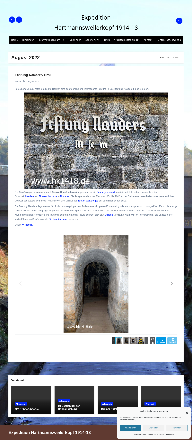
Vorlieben (177, 427)
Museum (108, 214)
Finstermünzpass (48, 196)
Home (14, 39)
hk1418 (18, 81)
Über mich (75, 39)
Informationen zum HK (51, 39)
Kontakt (148, 39)
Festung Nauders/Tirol (33, 75)
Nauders (29, 196)
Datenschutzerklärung (128, 420)
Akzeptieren (130, 427)
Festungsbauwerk (106, 192)
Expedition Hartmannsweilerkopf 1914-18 (49, 432)
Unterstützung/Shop (169, 39)
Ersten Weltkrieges (88, 200)
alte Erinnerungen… (27, 409)
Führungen (28, 39)
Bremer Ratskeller (112, 409)
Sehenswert (92, 39)
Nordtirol (64, 196)
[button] (185, 411)
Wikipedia (27, 224)
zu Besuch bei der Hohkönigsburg (69, 407)
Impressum (170, 434)
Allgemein (20, 404)
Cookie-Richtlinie (139, 434)
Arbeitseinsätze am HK (126, 39)
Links (107, 39)
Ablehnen (153, 427)
